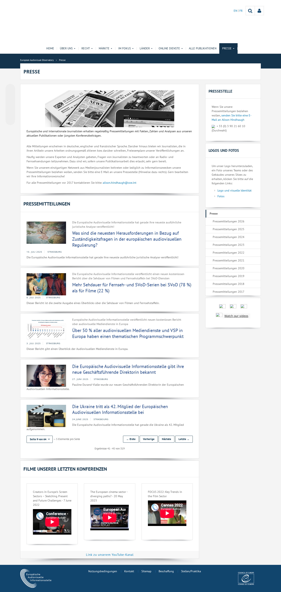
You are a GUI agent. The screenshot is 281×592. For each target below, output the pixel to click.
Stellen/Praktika (191, 571)
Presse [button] (227, 48)
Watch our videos (236, 316)
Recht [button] (85, 48)
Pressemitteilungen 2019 (228, 276)
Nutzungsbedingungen (102, 571)
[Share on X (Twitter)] (10, 97)
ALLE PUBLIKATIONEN (202, 48)
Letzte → (184, 439)
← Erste (131, 439)
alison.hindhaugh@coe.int (119, 183)
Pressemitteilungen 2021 (228, 260)
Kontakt (129, 571)
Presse (214, 213)
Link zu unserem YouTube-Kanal (110, 555)
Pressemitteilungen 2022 (228, 252)
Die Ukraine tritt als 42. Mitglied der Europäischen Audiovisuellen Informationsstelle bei (120, 409)
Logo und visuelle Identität (234, 190)
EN (236, 11)
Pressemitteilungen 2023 (228, 245)
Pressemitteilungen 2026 (228, 221)
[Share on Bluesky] (10, 89)
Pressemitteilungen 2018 (228, 284)
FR (241, 11)
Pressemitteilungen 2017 (228, 292)
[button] (40, 439)
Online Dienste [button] (169, 48)
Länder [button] (145, 48)
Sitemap (146, 571)
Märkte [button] (104, 48)
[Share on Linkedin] (10, 112)
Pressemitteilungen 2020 (228, 268)
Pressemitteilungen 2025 (228, 229)
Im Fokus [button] (124, 48)
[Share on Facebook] (10, 105)
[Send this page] (10, 120)
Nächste (166, 439)
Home (50, 48)
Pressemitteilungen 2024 (228, 237)
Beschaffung (166, 571)
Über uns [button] (66, 48)
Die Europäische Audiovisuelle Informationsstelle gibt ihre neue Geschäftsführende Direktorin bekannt (128, 369)
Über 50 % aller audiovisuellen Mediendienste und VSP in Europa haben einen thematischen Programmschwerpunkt (127, 333)
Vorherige (148, 439)
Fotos (220, 196)
